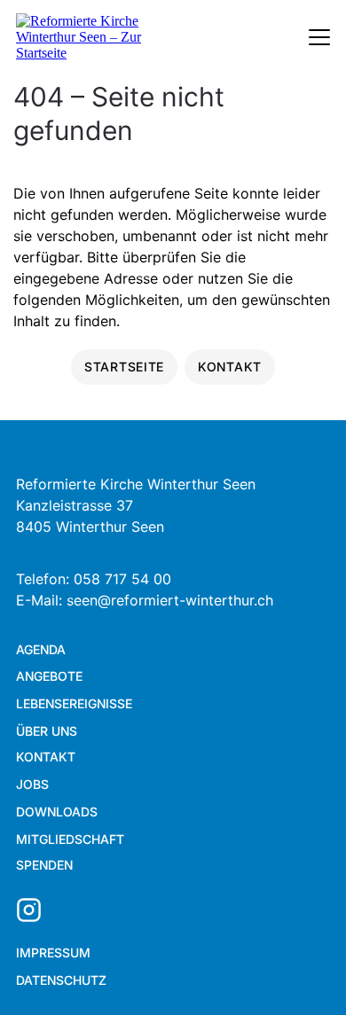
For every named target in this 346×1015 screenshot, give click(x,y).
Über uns (46, 730)
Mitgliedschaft (70, 839)
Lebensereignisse (74, 703)
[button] (301, 970)
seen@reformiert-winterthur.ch (170, 600)
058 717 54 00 (122, 579)
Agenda (41, 649)
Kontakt (45, 756)
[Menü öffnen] (319, 37)
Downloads (57, 811)
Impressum (53, 952)
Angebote (49, 675)
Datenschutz (61, 980)
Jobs (32, 784)
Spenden (44, 864)
